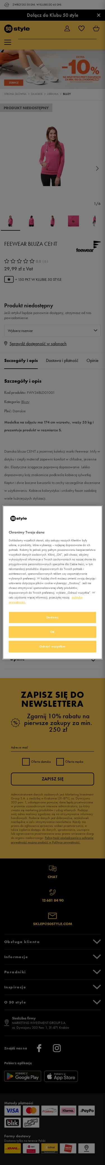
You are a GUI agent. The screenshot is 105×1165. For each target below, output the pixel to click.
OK (52, 632)
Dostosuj (52, 617)
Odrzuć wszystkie (52, 646)
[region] (52, 582)
